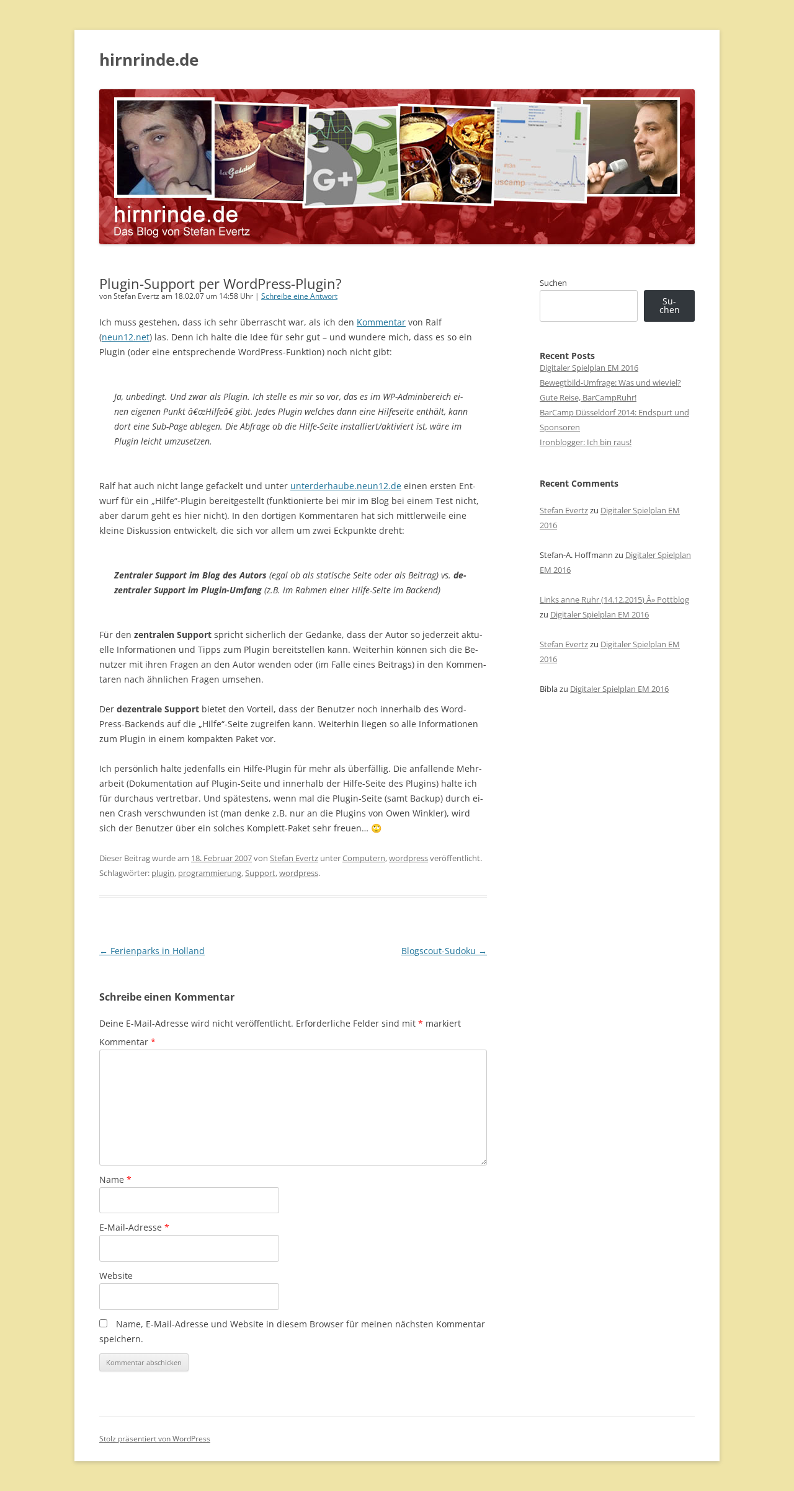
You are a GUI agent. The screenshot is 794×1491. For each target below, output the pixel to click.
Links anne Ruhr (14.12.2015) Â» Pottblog (614, 599)
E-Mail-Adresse (134, 1227)
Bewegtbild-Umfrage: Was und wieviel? (610, 382)
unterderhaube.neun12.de (345, 486)
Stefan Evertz (294, 858)
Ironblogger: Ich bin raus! (585, 442)
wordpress (408, 858)
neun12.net (125, 337)
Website (116, 1275)
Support (260, 872)
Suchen (553, 282)
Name (115, 1179)
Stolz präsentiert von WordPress (154, 1438)
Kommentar (381, 322)
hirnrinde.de (148, 59)
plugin (162, 872)
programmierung (209, 872)
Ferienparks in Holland (152, 951)
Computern (363, 858)
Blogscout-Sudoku (444, 951)
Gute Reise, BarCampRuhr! (588, 397)
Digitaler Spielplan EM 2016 (589, 367)
